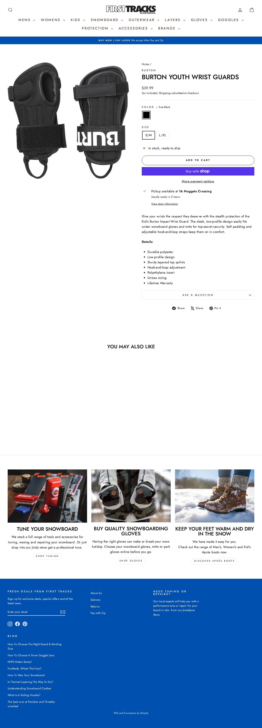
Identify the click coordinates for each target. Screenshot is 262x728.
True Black (146, 115)
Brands (167, 28)
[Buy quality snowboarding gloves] (131, 495)
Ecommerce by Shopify (136, 713)
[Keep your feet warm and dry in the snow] (214, 495)
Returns (95, 606)
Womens (51, 19)
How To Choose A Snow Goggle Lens (31, 655)
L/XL (162, 135)
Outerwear (142, 19)
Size (145, 127)
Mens (25, 19)
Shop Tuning (47, 556)
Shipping (164, 93)
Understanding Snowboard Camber (29, 688)
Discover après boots (214, 561)
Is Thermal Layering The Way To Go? (30, 682)
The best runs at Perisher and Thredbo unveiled (31, 704)
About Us (96, 593)
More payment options (198, 181)
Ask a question (198, 295)
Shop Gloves (131, 560)
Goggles (229, 19)
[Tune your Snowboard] (47, 496)
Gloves (200, 19)
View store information (164, 204)
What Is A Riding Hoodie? (24, 695)
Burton (149, 70)
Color (156, 107)
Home (145, 64)
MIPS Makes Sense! (20, 662)
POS (116, 713)
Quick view (37, 413)
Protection (96, 28)
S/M (148, 135)
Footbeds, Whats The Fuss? (25, 668)
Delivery (95, 600)
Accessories (134, 28)
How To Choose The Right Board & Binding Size (35, 646)
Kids (76, 19)
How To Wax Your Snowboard (26, 675)
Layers (173, 19)
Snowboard (105, 19)
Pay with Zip (98, 613)
